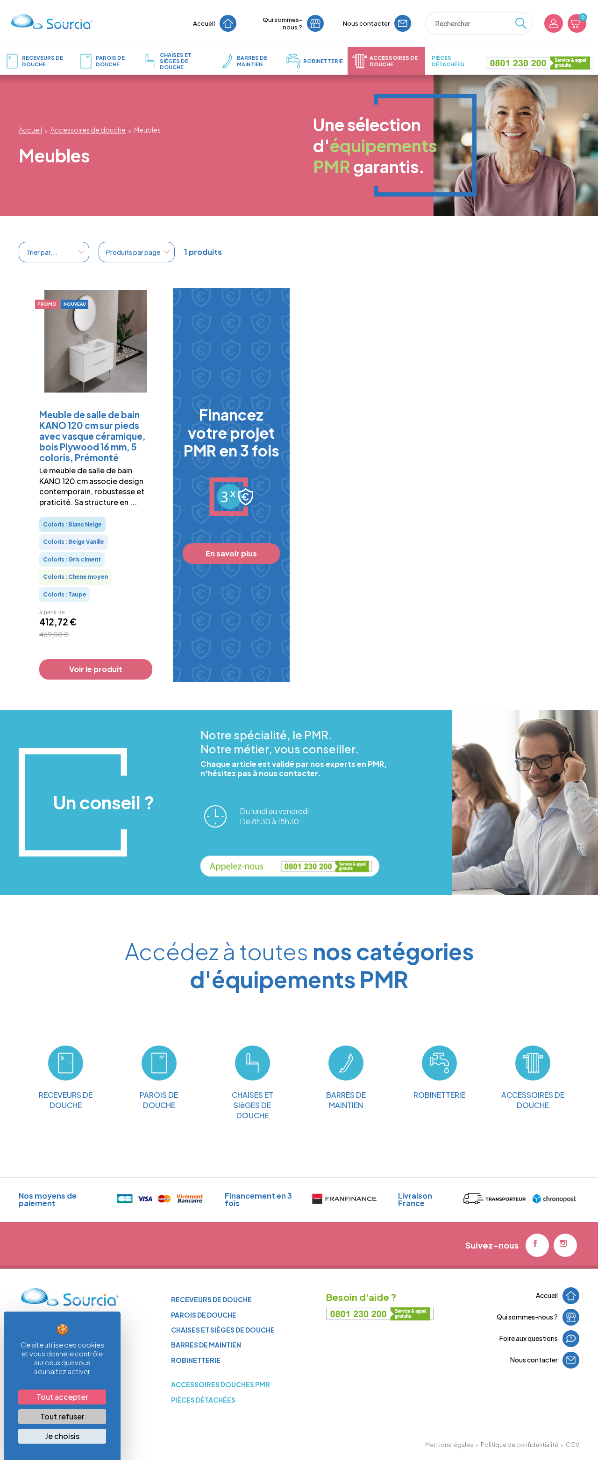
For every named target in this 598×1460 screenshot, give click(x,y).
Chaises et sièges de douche (223, 1330)
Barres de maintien (206, 1345)
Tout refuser (62, 1416)
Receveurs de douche (211, 1299)
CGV (572, 1444)
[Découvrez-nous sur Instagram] (565, 1245)
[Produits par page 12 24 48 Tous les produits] (137, 252)
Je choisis (62, 1436)
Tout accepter (62, 1397)
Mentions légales (449, 1444)
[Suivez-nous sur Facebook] (537, 1245)
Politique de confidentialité (519, 1444)
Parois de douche (203, 1315)
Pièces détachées (203, 1400)
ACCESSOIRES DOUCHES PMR (220, 1384)
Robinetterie (196, 1360)
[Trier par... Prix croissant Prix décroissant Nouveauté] (54, 252)
